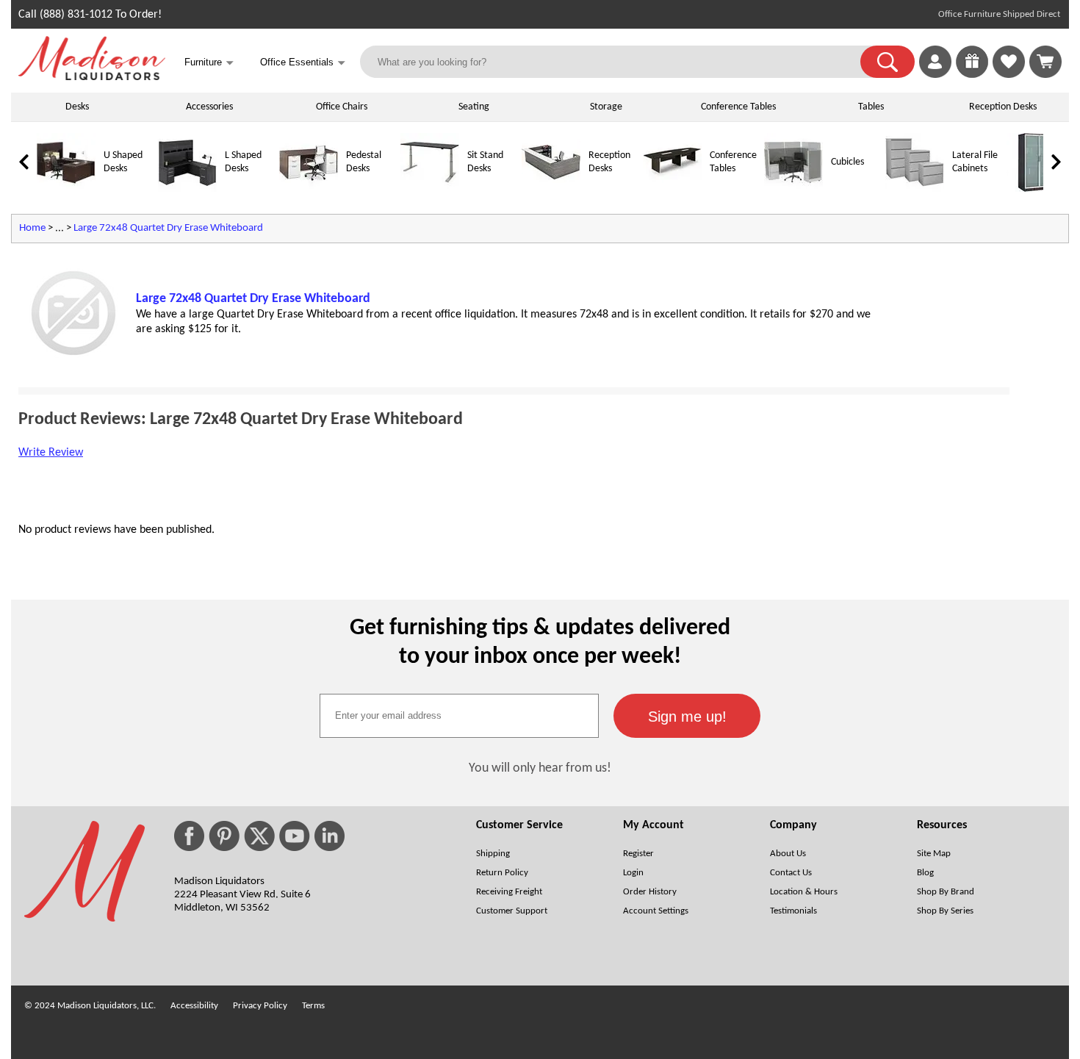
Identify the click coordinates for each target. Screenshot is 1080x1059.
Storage (606, 106)
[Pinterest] (224, 836)
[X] (259, 836)
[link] (1045, 62)
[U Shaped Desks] (66, 189)
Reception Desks (1003, 106)
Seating (473, 106)
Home (32, 228)
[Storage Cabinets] (1036, 189)
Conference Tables (738, 106)
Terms (313, 1005)
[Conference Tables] (672, 189)
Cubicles (847, 162)
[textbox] (459, 716)
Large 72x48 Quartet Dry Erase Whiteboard (168, 228)
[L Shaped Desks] (187, 189)
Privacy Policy (260, 1005)
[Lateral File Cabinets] (914, 189)
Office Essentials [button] (302, 63)
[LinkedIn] (329, 836)
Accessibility (194, 1005)
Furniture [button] (209, 63)
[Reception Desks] (551, 189)
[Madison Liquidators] (91, 77)
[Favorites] (1009, 75)
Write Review (50, 453)
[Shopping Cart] (1045, 62)
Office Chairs (341, 106)
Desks (77, 106)
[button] (887, 62)
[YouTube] (294, 836)
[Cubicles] (793, 189)
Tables (871, 106)
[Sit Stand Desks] (429, 189)
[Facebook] (189, 836)
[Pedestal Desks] (308, 189)
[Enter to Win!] (972, 75)
